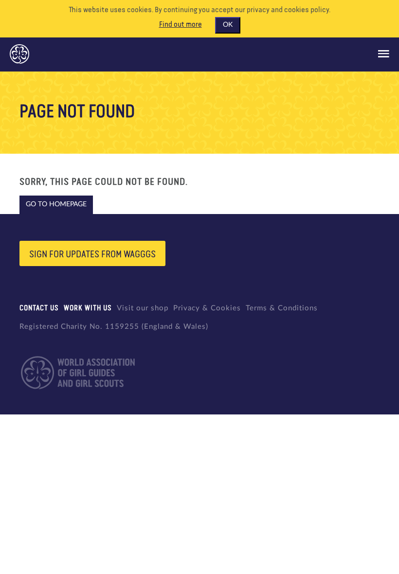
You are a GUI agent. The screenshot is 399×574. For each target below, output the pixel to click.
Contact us (39, 308)
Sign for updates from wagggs (92, 254)
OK (228, 24)
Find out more (180, 25)
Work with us (88, 308)
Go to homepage (56, 204)
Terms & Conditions (282, 308)
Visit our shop (142, 308)
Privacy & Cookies (207, 308)
